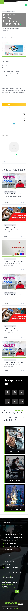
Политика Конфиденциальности (13, 537)
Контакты (7, 564)
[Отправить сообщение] (4, 161)
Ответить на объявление (14, 104)
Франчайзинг (8, 528)
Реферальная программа (11, 567)
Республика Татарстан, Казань (11, 28)
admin (13, 154)
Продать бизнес (9, 561)
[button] (14, 123)
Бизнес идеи (7, 555)
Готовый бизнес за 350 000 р (12, 546)
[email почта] (16, 603)
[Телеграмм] (8, 603)
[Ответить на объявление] (21, 202)
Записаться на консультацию (13, 531)
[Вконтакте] (6, 603)
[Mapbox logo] (5, 135)
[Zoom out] (24, 116)
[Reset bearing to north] (24, 118)
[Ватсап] (11, 603)
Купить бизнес (8, 558)
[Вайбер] (13, 603)
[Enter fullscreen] (24, 121)
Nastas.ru (15, 608)
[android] (20, 603)
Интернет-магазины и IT (8, 11)
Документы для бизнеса (11, 543)
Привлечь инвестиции (11, 525)
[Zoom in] (24, 114)
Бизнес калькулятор (10, 540)
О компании (7, 552)
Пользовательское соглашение (13, 534)
